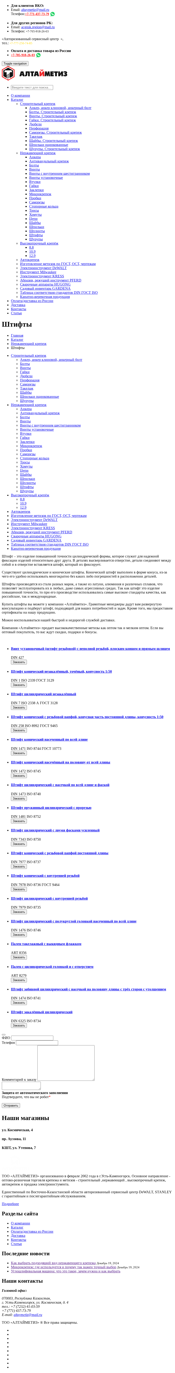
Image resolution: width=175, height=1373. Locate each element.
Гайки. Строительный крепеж (52, 120)
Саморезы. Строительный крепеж (55, 132)
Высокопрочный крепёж (39, 243)
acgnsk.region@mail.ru (38, 27)
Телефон (8, 1043)
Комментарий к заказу (19, 1079)
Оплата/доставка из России (32, 301)
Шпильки (36, 227)
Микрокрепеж (40, 194)
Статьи (16, 313)
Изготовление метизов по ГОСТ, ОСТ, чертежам (58, 264)
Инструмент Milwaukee (38, 272)
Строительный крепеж (37, 104)
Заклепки (36, 190)
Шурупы (36, 239)
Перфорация (39, 128)
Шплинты (37, 231)
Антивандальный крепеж (49, 161)
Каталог (17, 100)
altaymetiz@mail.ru (35, 10)
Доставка (18, 305)
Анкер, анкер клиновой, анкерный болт (60, 108)
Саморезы (37, 202)
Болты (34, 165)
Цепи (33, 219)
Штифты (36, 235)
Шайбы (35, 223)
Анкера (35, 157)
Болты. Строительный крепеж (52, 112)
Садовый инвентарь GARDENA (45, 288)
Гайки (34, 186)
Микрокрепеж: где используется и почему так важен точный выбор (63, 1267)
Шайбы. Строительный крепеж (53, 141)
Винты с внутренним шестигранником (59, 173)
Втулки (35, 182)
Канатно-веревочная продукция (45, 297)
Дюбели (35, 124)
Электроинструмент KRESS (42, 276)
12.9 (32, 256)
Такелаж (35, 136)
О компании (20, 95)
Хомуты (35, 214)
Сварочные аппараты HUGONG (45, 284)
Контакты (18, 309)
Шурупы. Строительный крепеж (54, 149)
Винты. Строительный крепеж (53, 116)
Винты (34, 169)
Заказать (19, 662)
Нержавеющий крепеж (38, 153)
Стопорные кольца (43, 206)
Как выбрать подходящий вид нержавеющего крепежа (53, 1263)
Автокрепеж (29, 260)
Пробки (35, 198)
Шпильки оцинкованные (48, 145)
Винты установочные (46, 178)
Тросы (34, 210)
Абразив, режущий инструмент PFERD (50, 280)
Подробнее (10, 1204)
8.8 (31, 247)
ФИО (6, 1038)
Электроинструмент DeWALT (43, 268)
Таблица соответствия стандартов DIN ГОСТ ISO (59, 292)
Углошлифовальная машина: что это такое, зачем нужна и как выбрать (65, 1271)
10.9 (32, 251)
